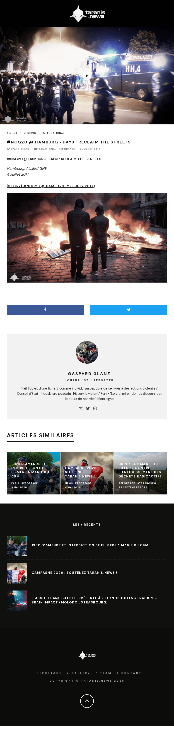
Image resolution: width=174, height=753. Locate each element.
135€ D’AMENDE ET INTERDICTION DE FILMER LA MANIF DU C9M (90, 545)
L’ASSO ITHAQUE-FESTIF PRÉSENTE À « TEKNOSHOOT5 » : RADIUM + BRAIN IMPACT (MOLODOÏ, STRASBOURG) (94, 600)
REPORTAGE (67, 149)
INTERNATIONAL (45, 149)
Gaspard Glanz (18, 149)
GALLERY (80, 673)
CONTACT (131, 673)
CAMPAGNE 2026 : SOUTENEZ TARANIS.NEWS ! (74, 573)
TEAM (106, 673)
